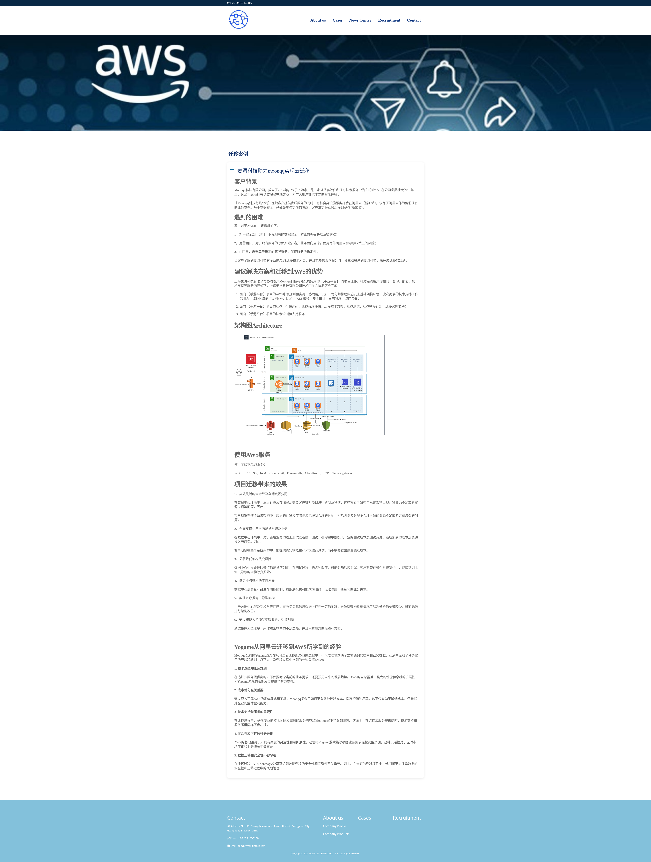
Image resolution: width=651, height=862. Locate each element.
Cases (337, 20)
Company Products (336, 834)
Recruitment (389, 20)
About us (318, 20)
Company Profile (334, 826)
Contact (414, 20)
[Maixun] (240, 29)
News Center (360, 20)
